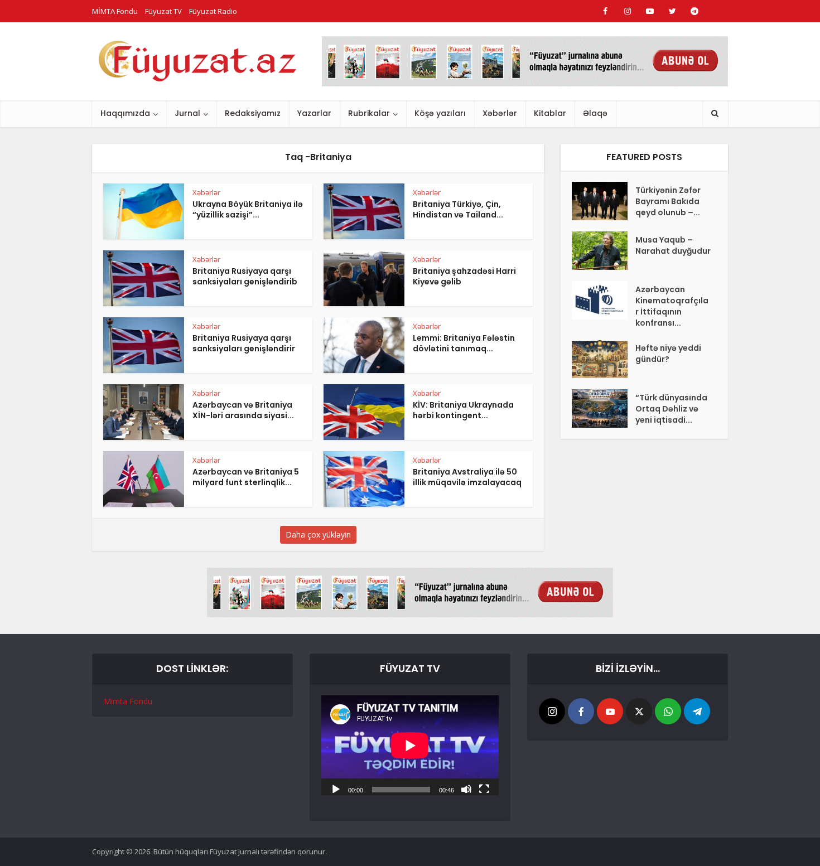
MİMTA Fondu (115, 11)
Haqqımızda (125, 113)
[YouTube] (610, 711)
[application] (410, 745)
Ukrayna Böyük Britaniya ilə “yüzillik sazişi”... (247, 209)
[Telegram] (697, 711)
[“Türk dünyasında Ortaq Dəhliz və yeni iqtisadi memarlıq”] (603, 408)
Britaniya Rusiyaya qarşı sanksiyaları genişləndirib (244, 276)
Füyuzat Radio (213, 11)
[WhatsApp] (668, 711)
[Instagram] (552, 711)
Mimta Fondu (128, 701)
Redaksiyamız (253, 113)
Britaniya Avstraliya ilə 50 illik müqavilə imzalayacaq (467, 477)
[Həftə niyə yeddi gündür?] (603, 359)
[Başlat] (335, 788)
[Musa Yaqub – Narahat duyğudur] (603, 250)
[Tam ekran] (484, 788)
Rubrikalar (369, 113)
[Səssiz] (466, 788)
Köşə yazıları (440, 113)
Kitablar (550, 113)
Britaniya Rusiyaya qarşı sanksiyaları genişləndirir (243, 343)
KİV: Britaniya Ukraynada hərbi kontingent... (463, 410)
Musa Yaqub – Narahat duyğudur (673, 245)
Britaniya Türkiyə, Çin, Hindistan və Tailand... (458, 209)
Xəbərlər (500, 113)
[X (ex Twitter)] (639, 711)
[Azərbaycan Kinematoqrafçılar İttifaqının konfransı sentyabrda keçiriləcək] (603, 300)
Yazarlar (314, 113)
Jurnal (187, 113)
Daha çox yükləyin (318, 534)
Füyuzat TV (163, 11)
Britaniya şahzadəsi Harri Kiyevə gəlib (464, 276)
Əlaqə (595, 113)
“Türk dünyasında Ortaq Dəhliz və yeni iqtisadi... (671, 408)
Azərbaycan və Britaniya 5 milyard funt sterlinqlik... (245, 477)
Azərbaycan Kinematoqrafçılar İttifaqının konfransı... (671, 306)
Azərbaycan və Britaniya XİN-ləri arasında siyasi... (243, 410)
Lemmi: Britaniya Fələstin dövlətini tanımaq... (464, 343)
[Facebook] (581, 711)
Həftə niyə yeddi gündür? (668, 353)
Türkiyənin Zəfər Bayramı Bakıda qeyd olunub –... (668, 201)
